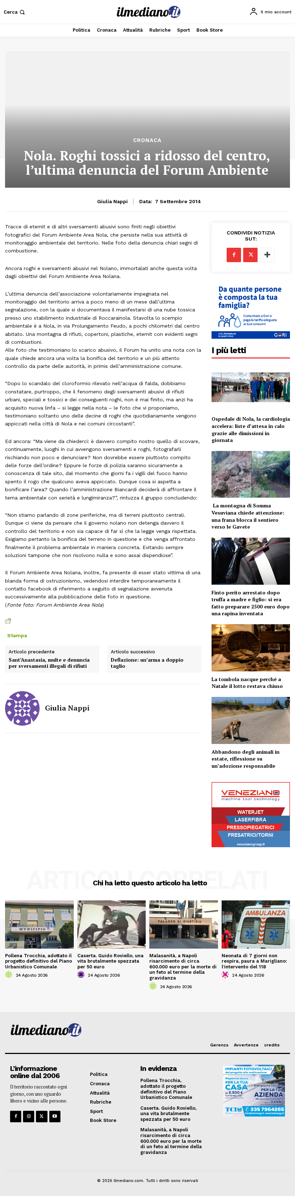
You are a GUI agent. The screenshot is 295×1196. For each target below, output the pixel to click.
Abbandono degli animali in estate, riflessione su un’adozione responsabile (246, 758)
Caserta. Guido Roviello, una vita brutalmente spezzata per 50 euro (110, 961)
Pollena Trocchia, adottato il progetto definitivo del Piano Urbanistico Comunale (38, 961)
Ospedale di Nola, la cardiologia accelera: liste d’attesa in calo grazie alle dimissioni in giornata (251, 429)
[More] (267, 255)
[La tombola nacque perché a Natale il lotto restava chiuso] (251, 647)
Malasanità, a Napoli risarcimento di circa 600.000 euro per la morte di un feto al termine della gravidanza (183, 967)
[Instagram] (28, 1116)
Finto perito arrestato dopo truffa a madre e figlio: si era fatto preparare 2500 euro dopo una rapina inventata (251, 603)
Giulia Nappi (112, 201)
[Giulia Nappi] (22, 708)
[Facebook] (234, 255)
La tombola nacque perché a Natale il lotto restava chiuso (247, 683)
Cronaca (147, 140)
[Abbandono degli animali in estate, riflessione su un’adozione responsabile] (251, 720)
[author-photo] (9, 975)
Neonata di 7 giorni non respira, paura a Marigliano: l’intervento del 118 (254, 961)
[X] (250, 255)
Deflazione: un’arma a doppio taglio (147, 663)
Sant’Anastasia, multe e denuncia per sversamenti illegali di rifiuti (49, 663)
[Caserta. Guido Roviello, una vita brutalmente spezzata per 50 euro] (111, 924)
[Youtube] (54, 1116)
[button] (15, 12)
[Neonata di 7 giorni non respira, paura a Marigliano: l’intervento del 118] (256, 924)
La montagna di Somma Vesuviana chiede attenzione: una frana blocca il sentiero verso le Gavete (248, 516)
